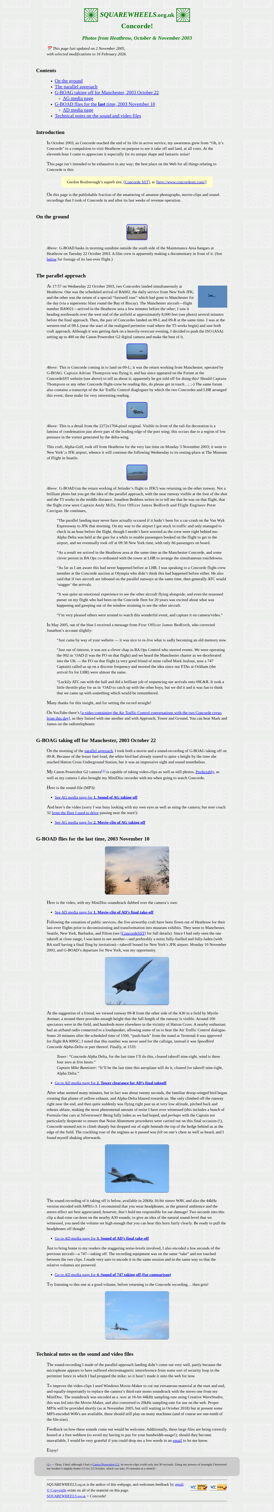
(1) (103, 771)
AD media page (78, 110)
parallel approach (98, 750)
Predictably (205, 772)
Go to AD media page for (110, 1083)
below (52, 259)
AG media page (78, 98)
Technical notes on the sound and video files (98, 115)
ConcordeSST (133, 933)
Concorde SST (136, 182)
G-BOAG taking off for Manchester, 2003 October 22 (107, 92)
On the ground (69, 80)
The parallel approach (76, 86)
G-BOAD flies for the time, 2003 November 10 (105, 104)
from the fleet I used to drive (75, 812)
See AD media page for (104, 912)
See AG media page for (96, 797)
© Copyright (56, 1490)
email (177, 1440)
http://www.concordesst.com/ (181, 182)
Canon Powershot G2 (105, 1464)
